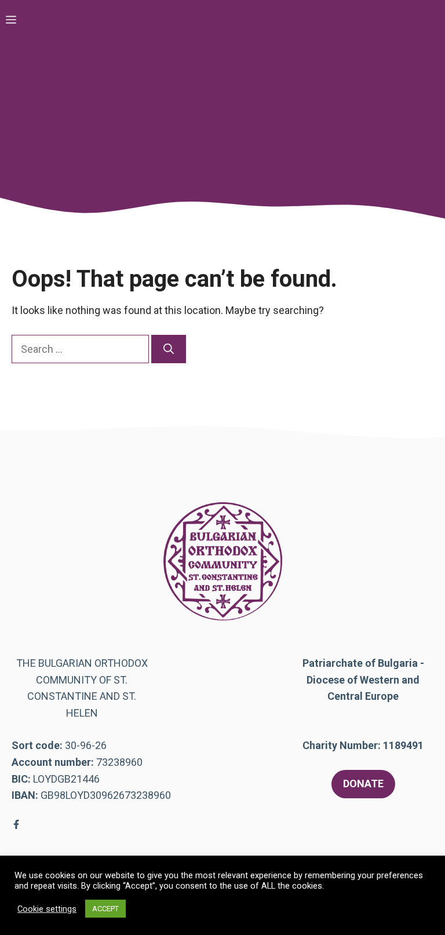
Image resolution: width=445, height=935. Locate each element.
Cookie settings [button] (46, 909)
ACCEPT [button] (105, 908)
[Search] (168, 349)
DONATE (363, 783)
